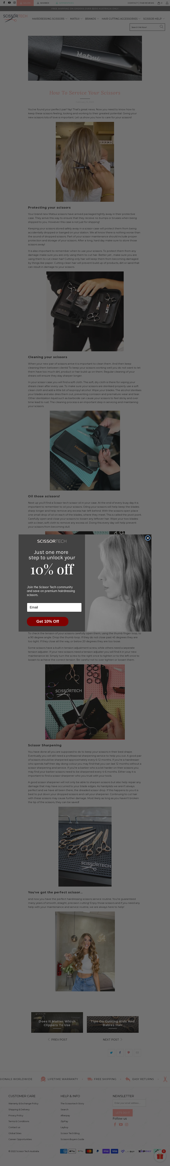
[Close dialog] (148, 538)
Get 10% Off (47, 621)
